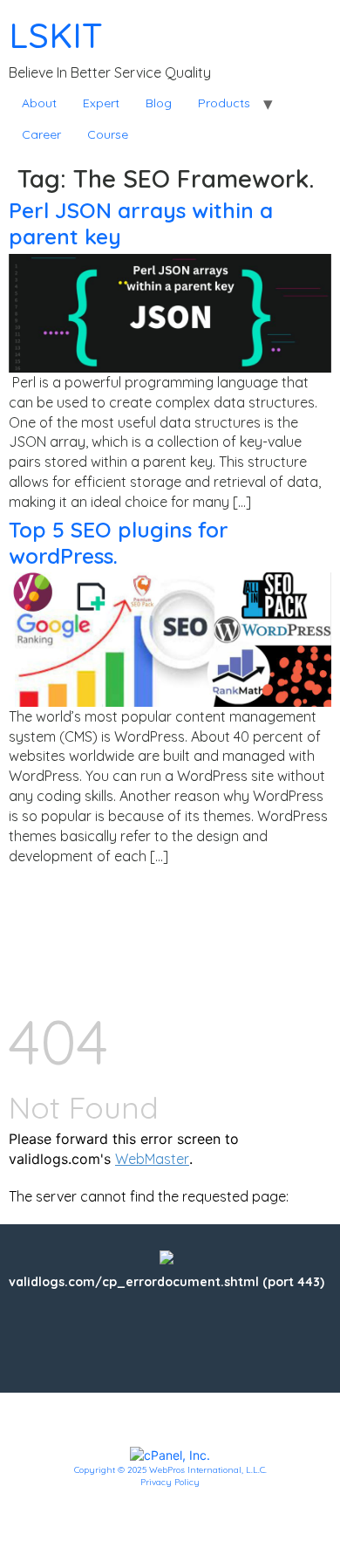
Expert (101, 103)
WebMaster (152, 1159)
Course (107, 134)
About (39, 103)
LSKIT (56, 35)
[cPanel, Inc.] (170, 1454)
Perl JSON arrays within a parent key (141, 223)
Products (224, 103)
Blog (159, 103)
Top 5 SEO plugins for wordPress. (118, 542)
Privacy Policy (170, 1482)
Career (41, 134)
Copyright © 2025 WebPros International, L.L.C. (170, 1470)
